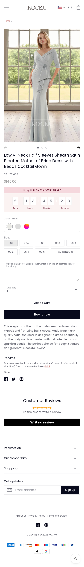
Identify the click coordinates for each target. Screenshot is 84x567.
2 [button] (42, 148)
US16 (42, 251)
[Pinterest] (46, 525)
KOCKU (53, 534)
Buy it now (42, 314)
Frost (9, 226)
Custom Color (26, 226)
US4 (26, 243)
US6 (42, 243)
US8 (57, 243)
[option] (42, 85)
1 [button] (38, 148)
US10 (73, 243)
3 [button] (46, 148)
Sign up (70, 490)
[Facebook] (37, 525)
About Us (21, 515)
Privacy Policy (37, 515)
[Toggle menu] (6, 8)
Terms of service (57, 515)
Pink (18, 226)
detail (47, 366)
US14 (26, 251)
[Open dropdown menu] (75, 448)
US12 (10, 251)
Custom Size (65, 251)
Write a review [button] (42, 422)
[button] (61, 7)
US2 (11, 243)
